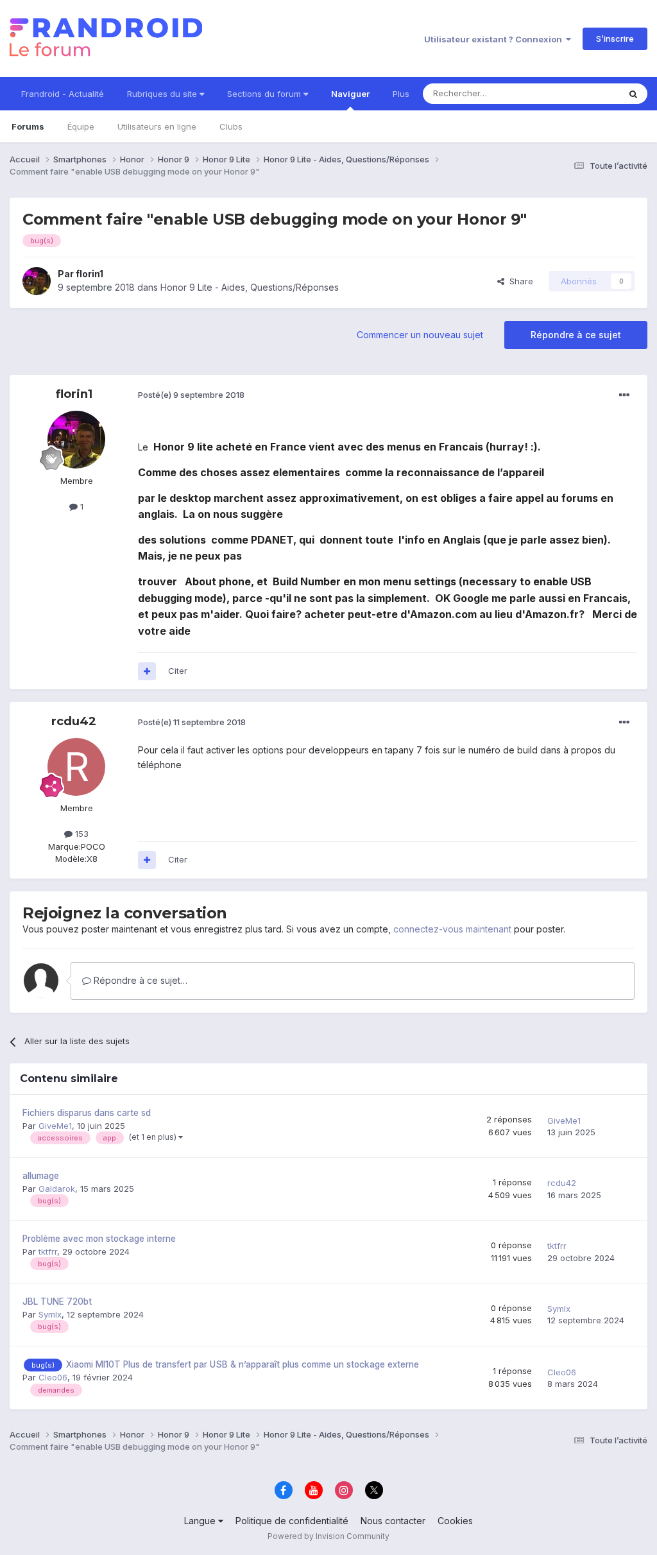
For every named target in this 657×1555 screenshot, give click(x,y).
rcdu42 (73, 721)
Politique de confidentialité (291, 1520)
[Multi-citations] (147, 671)
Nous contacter (393, 1520)
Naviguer (350, 94)
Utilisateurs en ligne (156, 126)
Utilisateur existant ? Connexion (495, 39)
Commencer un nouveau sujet (420, 334)
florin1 (89, 273)
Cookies (455, 1520)
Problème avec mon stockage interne (99, 1238)
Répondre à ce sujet (576, 334)
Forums (28, 126)
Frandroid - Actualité (62, 94)
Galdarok (56, 1188)
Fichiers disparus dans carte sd (86, 1113)
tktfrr (47, 1251)
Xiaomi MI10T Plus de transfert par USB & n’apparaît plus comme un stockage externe (242, 1364)
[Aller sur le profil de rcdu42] (76, 767)
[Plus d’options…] (624, 395)
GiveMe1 (55, 1126)
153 (81, 834)
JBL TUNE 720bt (57, 1301)
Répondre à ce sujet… (139, 980)
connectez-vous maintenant (452, 929)
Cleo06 (52, 1377)
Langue (201, 1520)
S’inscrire (615, 38)
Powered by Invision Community (328, 1536)
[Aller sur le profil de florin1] (36, 281)
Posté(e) (191, 395)
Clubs (231, 126)
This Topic (581, 93)
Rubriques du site (163, 94)
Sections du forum (265, 94)
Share (518, 281)
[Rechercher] (633, 93)
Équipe (80, 126)
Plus (401, 94)
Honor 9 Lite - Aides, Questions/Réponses (249, 287)
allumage (40, 1176)
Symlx (50, 1314)
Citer (177, 671)
